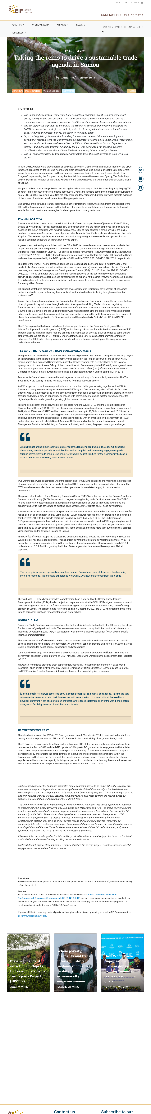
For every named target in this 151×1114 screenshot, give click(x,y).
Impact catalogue (33, 91)
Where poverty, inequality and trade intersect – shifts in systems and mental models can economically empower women (73, 966)
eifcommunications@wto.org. (32, 915)
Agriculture (17, 91)
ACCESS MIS (136, 3)
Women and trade (52, 91)
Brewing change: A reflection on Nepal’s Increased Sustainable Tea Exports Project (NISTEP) (27, 971)
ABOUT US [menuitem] (15, 24)
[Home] (19, 8)
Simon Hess (67, 77)
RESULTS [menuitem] (80, 24)
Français (132, 91)
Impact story (87, 77)
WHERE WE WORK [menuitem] (40, 24)
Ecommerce (68, 91)
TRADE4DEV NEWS (110, 27)
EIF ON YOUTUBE (132, 27)
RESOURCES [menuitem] (16, 32)
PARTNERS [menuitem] (59, 24)
